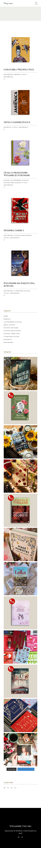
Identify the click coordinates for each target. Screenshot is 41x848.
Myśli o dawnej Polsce (17, 122)
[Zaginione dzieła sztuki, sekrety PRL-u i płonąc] (20, 373)
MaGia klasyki (10, 325)
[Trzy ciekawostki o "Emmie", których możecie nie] (20, 749)
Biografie (8, 339)
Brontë (17, 74)
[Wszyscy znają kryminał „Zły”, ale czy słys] (20, 647)
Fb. (5, 788)
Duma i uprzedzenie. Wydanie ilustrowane (17, 174)
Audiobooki (9, 74)
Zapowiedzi (8, 77)
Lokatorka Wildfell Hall (19, 69)
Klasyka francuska (12, 333)
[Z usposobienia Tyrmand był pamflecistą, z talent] (20, 510)
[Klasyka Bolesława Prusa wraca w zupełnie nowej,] (20, 578)
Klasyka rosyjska (11, 327)
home (6, 316)
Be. (12, 788)
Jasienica (7, 127)
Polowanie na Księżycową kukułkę (19, 284)
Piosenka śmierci (14, 230)
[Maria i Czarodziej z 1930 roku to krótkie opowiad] (20, 442)
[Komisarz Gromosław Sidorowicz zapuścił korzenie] (20, 681)
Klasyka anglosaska (12, 182)
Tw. (15, 788)
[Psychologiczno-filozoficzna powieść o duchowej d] (20, 612)
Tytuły (24, 74)
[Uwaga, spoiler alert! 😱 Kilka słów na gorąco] (20, 715)
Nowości (7, 319)
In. (8, 788)
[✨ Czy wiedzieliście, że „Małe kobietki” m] (20, 544)
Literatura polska (22, 291)
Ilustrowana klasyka (19, 180)
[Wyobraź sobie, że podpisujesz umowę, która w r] (20, 476)
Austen (7, 180)
